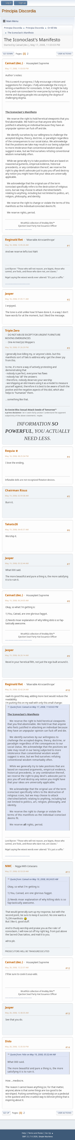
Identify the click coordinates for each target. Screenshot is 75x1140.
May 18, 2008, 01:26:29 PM (17, 347)
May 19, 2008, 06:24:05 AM (17, 600)
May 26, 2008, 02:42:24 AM (17, 689)
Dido (8, 1041)
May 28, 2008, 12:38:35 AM (17, 1012)
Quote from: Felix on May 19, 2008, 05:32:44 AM (33, 1054)
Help (24, 1133)
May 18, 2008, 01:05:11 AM (17, 299)
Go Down (8, 53)
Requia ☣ (11, 451)
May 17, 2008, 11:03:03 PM (17, 68)
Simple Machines (46, 1136)
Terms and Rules (35, 1133)
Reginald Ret (14, 240)
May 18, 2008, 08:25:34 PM (17, 456)
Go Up (6, 1113)
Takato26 (11, 524)
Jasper (9, 293)
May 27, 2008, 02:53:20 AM (17, 871)
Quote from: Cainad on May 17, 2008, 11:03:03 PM (34, 707)
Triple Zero (12, 330)
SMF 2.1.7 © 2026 (30, 1136)
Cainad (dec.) (14, 63)
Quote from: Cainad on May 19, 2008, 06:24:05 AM (34, 879)
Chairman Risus (16, 490)
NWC (8, 866)
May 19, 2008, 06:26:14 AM (17, 655)
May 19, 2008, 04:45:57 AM (17, 529)
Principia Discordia (19, 11)
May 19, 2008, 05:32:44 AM (17, 563)
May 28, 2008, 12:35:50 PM (17, 1046)
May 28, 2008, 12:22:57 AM (17, 967)
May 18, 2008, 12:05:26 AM (17, 245)
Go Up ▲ (49, 1133)
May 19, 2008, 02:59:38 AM (17, 495)
